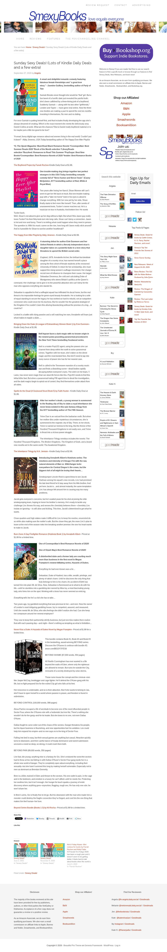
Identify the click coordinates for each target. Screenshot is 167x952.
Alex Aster (104, 268)
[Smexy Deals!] (26, 850)
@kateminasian (123, 918)
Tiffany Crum (105, 261)
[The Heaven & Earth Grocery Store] (122, 398)
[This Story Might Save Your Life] (122, 262)
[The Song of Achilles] (122, 209)
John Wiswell (105, 323)
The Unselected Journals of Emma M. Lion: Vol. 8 (108, 330)
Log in (117, 945)
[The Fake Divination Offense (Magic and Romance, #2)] (122, 200)
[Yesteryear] (122, 407)
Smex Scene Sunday (142, 258)
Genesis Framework (93, 945)
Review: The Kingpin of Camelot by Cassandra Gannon (143, 292)
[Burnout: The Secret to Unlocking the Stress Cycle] (122, 311)
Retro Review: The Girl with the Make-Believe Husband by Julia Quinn (143, 274)
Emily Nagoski (106, 314)
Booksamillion (126, 125)
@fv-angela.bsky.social (128, 899)
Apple (126, 114)
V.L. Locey (105, 413)
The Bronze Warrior (107, 411)
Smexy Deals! (19, 858)
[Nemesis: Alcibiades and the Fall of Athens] (122, 438)
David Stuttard (106, 437)
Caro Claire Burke (107, 404)
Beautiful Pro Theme (72, 945)
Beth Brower (105, 335)
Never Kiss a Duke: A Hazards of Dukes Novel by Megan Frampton (43, 630)
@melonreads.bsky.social (130, 906)
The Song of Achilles (108, 204)
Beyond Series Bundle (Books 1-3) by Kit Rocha (35, 808)
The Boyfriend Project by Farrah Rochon (31, 165)
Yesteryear (104, 402)
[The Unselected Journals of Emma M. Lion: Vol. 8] (122, 333)
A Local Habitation (107, 362)
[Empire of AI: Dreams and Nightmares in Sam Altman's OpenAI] (122, 426)
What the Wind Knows (108, 275)
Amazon (126, 103)
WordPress (108, 945)
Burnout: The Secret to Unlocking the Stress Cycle (109, 309)
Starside (103, 266)
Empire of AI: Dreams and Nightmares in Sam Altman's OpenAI (109, 423)
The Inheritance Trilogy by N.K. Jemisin (31, 451)
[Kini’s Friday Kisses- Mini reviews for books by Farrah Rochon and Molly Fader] (80, 855)
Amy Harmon (105, 277)
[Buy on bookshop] (126, 61)
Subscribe (140, 201)
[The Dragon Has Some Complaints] (122, 323)
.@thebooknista (122, 912)
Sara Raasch (105, 199)
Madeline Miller (106, 206)
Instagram (119, 924)
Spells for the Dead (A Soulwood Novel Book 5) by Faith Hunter (41, 391)
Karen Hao (105, 428)
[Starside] (122, 271)
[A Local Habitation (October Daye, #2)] (122, 367)
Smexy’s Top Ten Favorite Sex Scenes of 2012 (143, 250)
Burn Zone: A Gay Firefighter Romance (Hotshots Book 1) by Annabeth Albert (47, 534)
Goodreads (145, 899)
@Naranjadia (124, 930)
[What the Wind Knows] (122, 280)
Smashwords (126, 119)
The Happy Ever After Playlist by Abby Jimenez (34, 235)
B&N (126, 108)
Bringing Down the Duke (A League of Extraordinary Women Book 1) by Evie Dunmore (51, 324)
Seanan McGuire (106, 364)
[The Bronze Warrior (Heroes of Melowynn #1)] (122, 416)
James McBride (106, 397)
